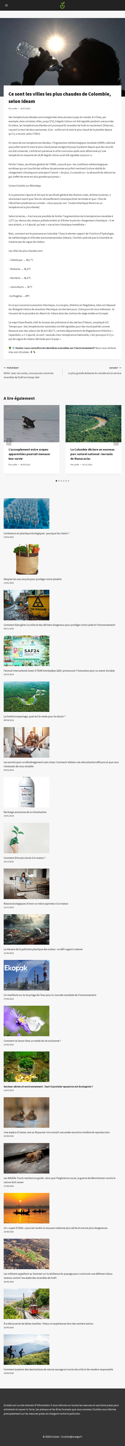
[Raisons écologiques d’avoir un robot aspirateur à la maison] (62, 884)
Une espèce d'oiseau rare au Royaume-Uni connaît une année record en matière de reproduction (57, 1132)
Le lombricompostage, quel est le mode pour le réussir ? (35, 716)
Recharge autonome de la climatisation (25, 812)
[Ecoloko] (62, 5)
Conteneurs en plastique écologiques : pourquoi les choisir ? (37, 533)
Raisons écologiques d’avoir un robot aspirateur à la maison (36, 903)
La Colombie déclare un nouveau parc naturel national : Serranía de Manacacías (92, 453)
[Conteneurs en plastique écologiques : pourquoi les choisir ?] (62, 513)
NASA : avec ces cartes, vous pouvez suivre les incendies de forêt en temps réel (29, 373)
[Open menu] (6, 5)
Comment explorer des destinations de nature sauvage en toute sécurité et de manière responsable (58, 1369)
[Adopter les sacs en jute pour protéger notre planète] (62, 559)
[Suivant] (116, 442)
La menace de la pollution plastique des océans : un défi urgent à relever (43, 949)
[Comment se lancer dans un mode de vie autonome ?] (62, 1021)
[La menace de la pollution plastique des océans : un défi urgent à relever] (62, 929)
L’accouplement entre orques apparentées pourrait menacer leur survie (29, 453)
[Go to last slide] (8, 442)
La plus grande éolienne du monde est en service (94, 371)
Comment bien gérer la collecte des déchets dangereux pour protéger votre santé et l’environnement (59, 625)
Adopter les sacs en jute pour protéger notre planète (33, 579)
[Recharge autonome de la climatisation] (62, 792)
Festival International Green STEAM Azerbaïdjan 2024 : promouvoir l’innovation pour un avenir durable (59, 670)
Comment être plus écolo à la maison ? (25, 858)
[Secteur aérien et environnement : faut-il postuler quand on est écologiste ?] (62, 1066)
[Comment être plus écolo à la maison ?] (62, 838)
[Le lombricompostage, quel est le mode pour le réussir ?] (62, 696)
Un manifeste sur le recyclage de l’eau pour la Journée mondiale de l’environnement (50, 995)
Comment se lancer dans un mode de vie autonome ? (32, 1040)
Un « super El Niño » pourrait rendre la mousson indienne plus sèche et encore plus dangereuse (55, 1228)
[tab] (56, 481)
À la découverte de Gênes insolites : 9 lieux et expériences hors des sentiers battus (48, 1323)
